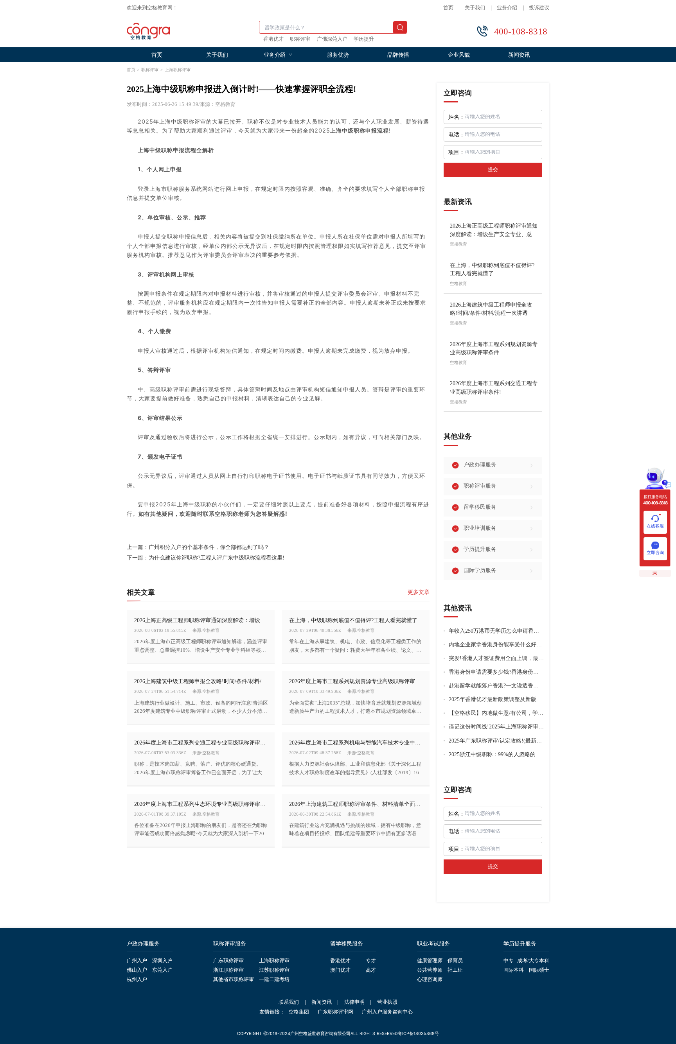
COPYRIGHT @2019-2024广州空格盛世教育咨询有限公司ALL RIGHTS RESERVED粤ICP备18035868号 (338, 1033)
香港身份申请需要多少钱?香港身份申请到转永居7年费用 (496, 672)
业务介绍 (507, 8)
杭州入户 (137, 980)
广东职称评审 (228, 961)
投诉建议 (539, 8)
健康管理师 (429, 961)
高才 (371, 970)
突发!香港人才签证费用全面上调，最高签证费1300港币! (496, 658)
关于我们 (475, 8)
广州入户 (137, 961)
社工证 (455, 970)
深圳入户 (162, 961)
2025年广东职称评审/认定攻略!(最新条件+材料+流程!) (496, 741)
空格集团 (299, 1012)
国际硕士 (539, 970)
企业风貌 (459, 54)
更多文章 (419, 592)
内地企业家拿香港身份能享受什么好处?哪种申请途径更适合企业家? (496, 645)
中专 (508, 961)
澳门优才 (340, 970)
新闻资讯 (519, 54)
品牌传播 (398, 54)
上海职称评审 (178, 69)
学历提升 (364, 39)
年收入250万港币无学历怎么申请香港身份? (496, 631)
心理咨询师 (429, 980)
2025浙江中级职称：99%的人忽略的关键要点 (496, 754)
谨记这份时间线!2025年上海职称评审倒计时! (496, 727)
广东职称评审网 (335, 1012)
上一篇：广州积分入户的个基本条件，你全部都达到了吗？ (198, 547)
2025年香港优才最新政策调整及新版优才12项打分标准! (496, 699)
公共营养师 (429, 970)
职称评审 (300, 39)
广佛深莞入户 (332, 39)
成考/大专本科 (533, 961)
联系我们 (289, 1002)
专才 (371, 961)
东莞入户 (162, 970)
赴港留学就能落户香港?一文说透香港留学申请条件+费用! (496, 686)
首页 (448, 8)
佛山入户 (137, 970)
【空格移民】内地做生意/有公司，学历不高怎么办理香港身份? (496, 713)
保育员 (455, 961)
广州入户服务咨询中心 (387, 1012)
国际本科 (513, 970)
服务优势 (338, 54)
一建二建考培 (274, 980)
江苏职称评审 (274, 970)
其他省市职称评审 (233, 980)
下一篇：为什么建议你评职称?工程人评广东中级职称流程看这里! (205, 557)
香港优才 (273, 39)
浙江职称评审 (228, 970)
